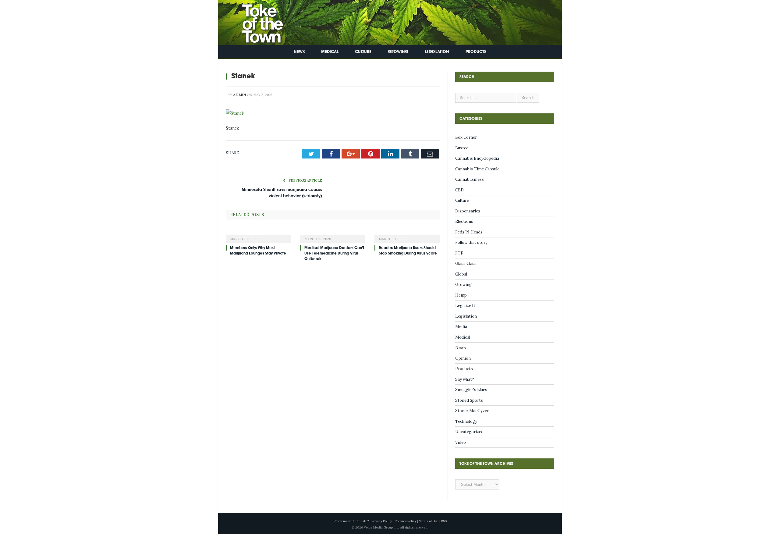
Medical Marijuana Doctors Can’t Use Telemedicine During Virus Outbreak (334, 253)
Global (461, 274)
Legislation (437, 51)
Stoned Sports (469, 400)
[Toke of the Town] (256, 21)
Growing (398, 51)
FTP (459, 253)
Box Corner (466, 137)
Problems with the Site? (351, 521)
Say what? (464, 379)
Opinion (463, 358)
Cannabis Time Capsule (477, 169)
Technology (466, 421)
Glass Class (466, 263)
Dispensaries (467, 211)
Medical (330, 51)
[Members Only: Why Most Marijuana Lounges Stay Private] (258, 234)
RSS (444, 521)
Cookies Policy (405, 521)
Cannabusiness (469, 179)
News (299, 51)
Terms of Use (428, 521)
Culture (363, 51)
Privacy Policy (381, 521)
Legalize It (465, 305)
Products (476, 51)
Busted (462, 148)
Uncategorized (469, 431)
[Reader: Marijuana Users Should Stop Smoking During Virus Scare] (407, 234)
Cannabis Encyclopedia (477, 158)
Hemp (461, 295)
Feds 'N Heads (469, 232)
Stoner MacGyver (472, 410)
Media (461, 326)
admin (239, 94)
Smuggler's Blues (471, 389)
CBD (459, 190)
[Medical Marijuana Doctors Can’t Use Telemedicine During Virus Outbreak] (332, 234)
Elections (464, 221)
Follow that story (471, 242)
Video (460, 442)
